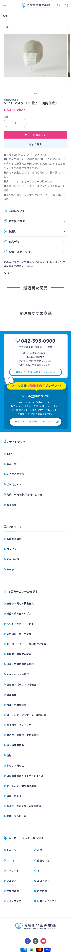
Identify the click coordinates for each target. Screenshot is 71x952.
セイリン (12, 850)
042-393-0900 (38, 340)
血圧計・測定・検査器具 (20, 603)
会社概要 (12, 504)
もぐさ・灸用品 (15, 765)
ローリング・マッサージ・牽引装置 (26, 714)
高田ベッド (43, 880)
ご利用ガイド (14, 484)
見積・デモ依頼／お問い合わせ (24, 494)
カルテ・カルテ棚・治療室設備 (24, 806)
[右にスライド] (42, 93)
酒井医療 (42, 890)
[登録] (57, 422)
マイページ (13, 559)
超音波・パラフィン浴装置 (21, 684)
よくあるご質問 (16, 474)
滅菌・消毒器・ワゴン (19, 613)
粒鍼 (9, 755)
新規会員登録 (14, 539)
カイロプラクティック (19, 725)
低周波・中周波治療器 (19, 654)
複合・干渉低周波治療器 (20, 664)
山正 (39, 850)
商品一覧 (12, 464)
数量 (6, 116)
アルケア (12, 880)
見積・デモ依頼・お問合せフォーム (34, 372)
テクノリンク (14, 901)
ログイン (12, 549)
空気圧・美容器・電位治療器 (23, 735)
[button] (5, 5)
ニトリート (13, 870)
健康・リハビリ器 (16, 816)
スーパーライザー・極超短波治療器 (26, 644)
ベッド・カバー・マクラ (20, 623)
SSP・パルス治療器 (18, 674)
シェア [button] (11, 272)
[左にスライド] (28, 93)
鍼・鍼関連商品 (15, 745)
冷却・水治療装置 (16, 704)
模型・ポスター (15, 796)
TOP (5, 16)
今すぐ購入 (35, 144)
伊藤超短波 (13, 890)
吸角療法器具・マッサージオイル (25, 775)
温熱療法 (12, 694)
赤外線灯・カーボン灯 (19, 633)
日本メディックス (47, 901)
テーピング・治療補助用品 (21, 785)
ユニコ (10, 860)
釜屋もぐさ (43, 860)
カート (10, 569)
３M (39, 870)
